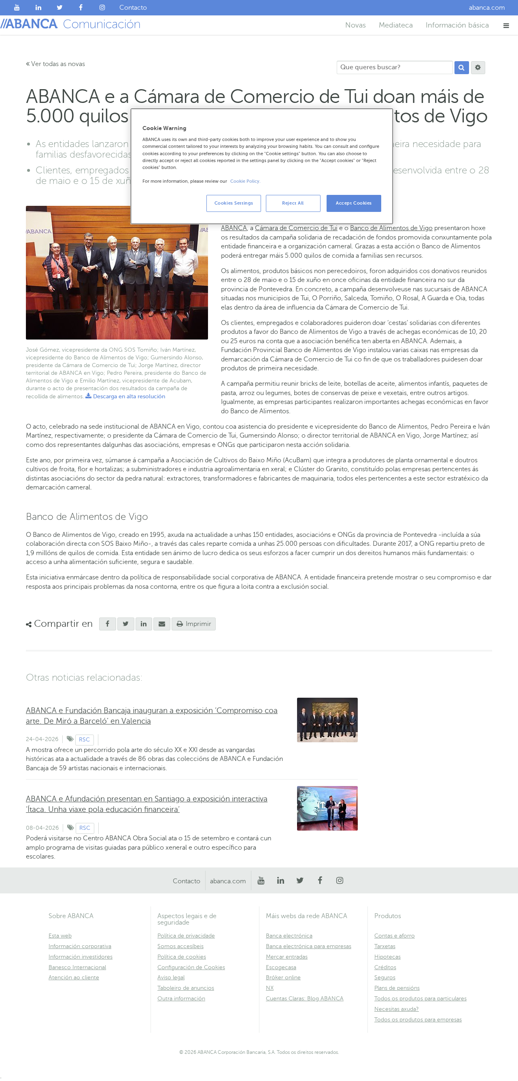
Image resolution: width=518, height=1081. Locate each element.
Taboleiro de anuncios (185, 988)
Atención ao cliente (74, 977)
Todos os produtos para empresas (418, 1020)
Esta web (60, 936)
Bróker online (283, 977)
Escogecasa (281, 967)
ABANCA (234, 228)
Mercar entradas (287, 957)
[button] (506, 25)
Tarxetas (384, 946)
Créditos (385, 967)
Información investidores (81, 957)
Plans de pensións (397, 988)
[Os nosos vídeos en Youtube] (17, 7)
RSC (84, 740)
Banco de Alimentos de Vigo (391, 228)
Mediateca (396, 25)
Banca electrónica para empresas (308, 946)
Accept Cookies (354, 203)
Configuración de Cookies (191, 967)
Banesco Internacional (77, 967)
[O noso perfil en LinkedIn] (38, 7)
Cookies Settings (233, 203)
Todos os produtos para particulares (420, 999)
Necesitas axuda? (396, 1009)
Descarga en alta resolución (125, 396)
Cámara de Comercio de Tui (296, 228)
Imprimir (197, 624)
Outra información (181, 999)
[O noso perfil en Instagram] (102, 7)
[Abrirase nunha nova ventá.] (107, 623)
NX (270, 988)
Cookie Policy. (245, 181)
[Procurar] (461, 67)
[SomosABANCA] (81, 7)
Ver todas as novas (57, 64)
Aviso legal (171, 977)
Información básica (457, 25)
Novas (355, 25)
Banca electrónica (289, 936)
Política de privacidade (186, 936)
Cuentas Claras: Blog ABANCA (305, 999)
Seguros (384, 977)
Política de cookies (181, 957)
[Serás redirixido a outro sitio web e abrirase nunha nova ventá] (144, 623)
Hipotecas (387, 957)
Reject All (293, 203)
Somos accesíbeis (180, 946)
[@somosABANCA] (59, 7)
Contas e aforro (394, 936)
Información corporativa (80, 946)
